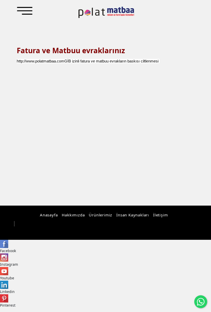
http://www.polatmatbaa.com (40, 61)
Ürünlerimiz (100, 214)
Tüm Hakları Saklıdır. (35, 224)
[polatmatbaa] (106, 12)
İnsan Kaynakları (132, 214)
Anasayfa (49, 214)
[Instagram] (170, 231)
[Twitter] (186, 231)
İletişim (160, 214)
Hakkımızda (73, 214)
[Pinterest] (194, 231)
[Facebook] (178, 231)
